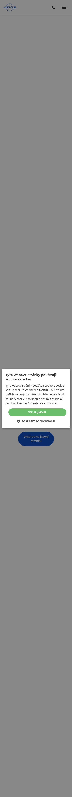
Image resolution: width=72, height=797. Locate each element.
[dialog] (36, 398)
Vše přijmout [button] (37, 412)
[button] (36, 421)
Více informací (49, 403)
